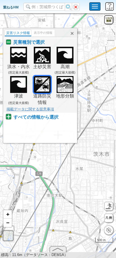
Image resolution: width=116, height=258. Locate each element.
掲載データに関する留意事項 (30, 109)
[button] (7, 214)
